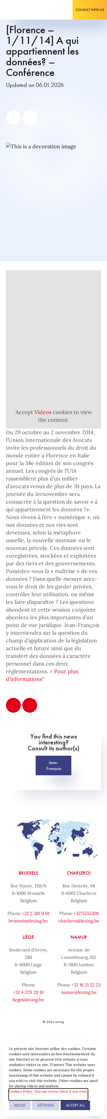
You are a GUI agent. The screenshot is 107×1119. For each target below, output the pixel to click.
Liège (28, 937)
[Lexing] (23, 10)
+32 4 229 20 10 (28, 992)
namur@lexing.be (79, 992)
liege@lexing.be (28, 999)
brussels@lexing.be (28, 921)
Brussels (28, 873)
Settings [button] (45, 1105)
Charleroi (79, 873)
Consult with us (89, 9)
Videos (42, 412)
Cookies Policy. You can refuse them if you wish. (48, 1091)
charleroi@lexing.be (78, 921)
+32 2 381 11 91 (35, 913)
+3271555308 (86, 913)
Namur (78, 937)
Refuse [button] (19, 1105)
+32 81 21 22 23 (85, 985)
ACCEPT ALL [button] (75, 1105)
